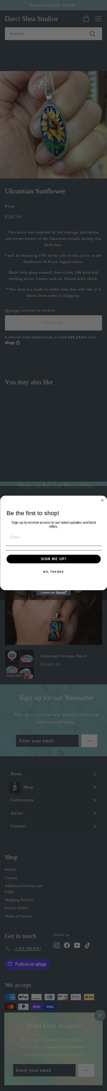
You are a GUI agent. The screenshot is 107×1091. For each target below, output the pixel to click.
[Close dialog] (102, 500)
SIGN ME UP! (53, 559)
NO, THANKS (53, 572)
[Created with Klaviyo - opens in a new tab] (54, 592)
